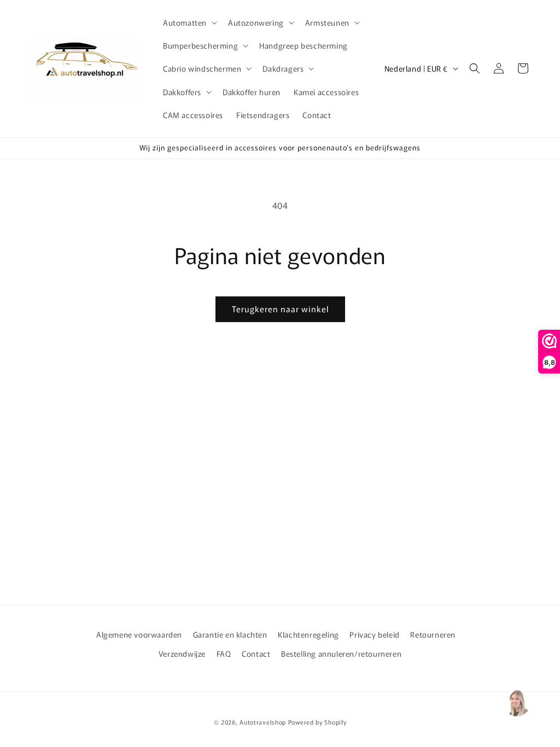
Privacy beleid (374, 634)
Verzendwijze (182, 653)
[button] (188, 22)
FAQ (224, 653)
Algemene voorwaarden (139, 634)
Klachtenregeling (308, 634)
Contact (256, 653)
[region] (516, 703)
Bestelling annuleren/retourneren (341, 653)
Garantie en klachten (230, 634)
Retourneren (433, 634)
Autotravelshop (263, 721)
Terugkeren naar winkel (280, 308)
